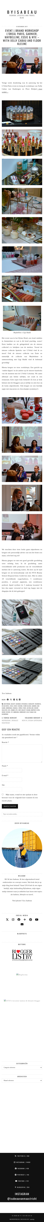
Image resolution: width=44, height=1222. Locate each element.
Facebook (23, 1168)
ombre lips (14, 710)
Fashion (20, 706)
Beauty (13, 704)
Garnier (34, 706)
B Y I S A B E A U (22, 12)
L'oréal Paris (22, 708)
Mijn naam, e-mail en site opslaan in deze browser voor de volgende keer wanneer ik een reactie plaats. (20, 798)
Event (15, 706)
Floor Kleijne (27, 706)
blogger (18, 704)
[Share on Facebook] (8, 699)
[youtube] (36, 919)
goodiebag (9, 708)
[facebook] (18, 919)
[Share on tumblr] (17, 699)
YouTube (23, 1181)
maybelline (30, 708)
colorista (38, 704)
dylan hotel (5, 706)
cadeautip (31, 704)
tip (12, 712)
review (8, 712)
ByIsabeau (25, 704)
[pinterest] (30, 919)
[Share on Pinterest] (14, 699)
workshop (23, 712)
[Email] (22, 924)
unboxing (16, 712)
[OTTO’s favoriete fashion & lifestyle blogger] (22, 1001)
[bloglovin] (24, 919)
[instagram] (13, 919)
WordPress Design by (22, 1219)
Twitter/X (23, 1156)
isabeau (15, 708)
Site (3, 785)
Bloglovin (22, 1187)
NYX (9, 710)
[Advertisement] (22, 1032)
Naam (5, 766)
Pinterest (23, 1175)
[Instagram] (5, 1207)
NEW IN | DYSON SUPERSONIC (32, 719)
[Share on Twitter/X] (11, 699)
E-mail (5, 775)
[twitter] (7, 919)
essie (11, 706)
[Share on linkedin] (20, 699)
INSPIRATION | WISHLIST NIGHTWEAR (10, 720)
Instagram (23, 1162)
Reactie (5, 742)
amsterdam (7, 704)
